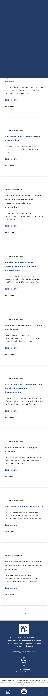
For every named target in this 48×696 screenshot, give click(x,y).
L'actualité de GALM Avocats (15, 130)
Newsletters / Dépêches (13, 189)
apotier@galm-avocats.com (24, 652)
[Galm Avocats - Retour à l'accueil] (24, 629)
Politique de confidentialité (35, 683)
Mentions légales (19, 685)
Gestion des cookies (33, 685)
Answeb (22, 683)
